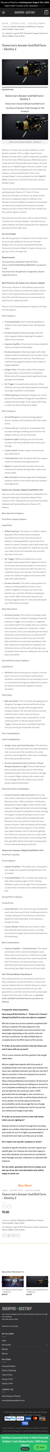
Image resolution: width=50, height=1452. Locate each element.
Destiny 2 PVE (18, 23)
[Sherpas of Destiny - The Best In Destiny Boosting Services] (25, 12)
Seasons (40, 27)
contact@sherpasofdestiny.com (13, 1400)
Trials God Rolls (7, 29)
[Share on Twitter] (9, 1235)
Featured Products (9, 1366)
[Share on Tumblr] (18, 1235)
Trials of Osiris (19, 29)
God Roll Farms (36, 23)
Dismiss (25, 1449)
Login (4, 1340)
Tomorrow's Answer (31, 33)
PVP (21, 33)
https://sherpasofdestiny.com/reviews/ (19, 1081)
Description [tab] (7, 90)
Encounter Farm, (20, 1437)
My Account (6, 1345)
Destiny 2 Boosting (18, 27)
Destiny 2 (9, 33)
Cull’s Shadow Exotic (23, 1441)
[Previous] (2, 1287)
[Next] (48, 1287)
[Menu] (3, 12)
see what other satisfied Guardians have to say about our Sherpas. (23, 998)
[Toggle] (47, 1345)
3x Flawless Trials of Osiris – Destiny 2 (12, 1291)
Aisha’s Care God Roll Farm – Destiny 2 (37, 1291)
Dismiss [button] (42, 5)
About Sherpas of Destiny (11, 1396)
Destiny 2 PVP (7, 1384)
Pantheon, (7, 1437)
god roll (16, 33)
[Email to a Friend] (13, 1235)
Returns (5, 1353)
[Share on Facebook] (4, 1235)
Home (5, 23)
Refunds (5, 1349)
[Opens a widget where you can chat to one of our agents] (40, 1447)
